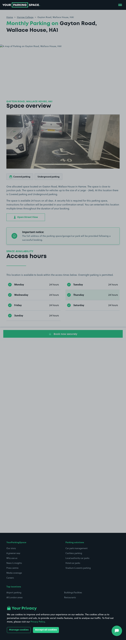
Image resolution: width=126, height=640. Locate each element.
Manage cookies (19, 630)
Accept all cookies (46, 630)
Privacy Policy (38, 621)
